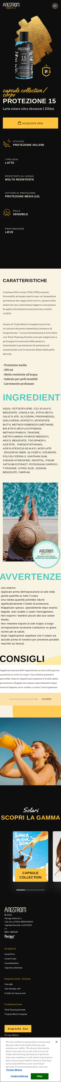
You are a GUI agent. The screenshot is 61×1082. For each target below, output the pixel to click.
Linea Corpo (10, 959)
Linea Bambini (12, 963)
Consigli (9, 984)
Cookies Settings (19, 1076)
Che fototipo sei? (13, 989)
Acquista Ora (32, 123)
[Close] (56, 1042)
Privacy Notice (12, 1035)
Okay (40, 1076)
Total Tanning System (15, 1010)
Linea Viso (10, 954)
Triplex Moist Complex (16, 1014)
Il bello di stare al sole (15, 993)
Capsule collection (13, 968)
